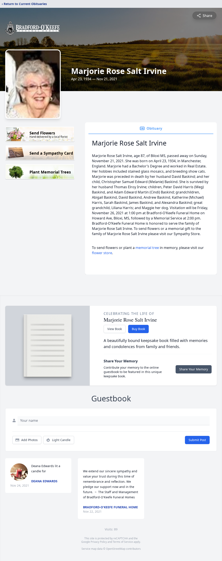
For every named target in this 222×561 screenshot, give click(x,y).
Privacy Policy (99, 542)
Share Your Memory (193, 369)
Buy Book (138, 329)
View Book (114, 329)
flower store (102, 252)
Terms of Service (123, 542)
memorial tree (147, 247)
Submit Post (197, 440)
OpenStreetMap (115, 549)
